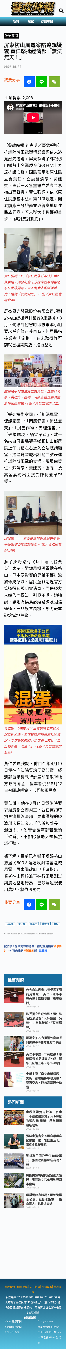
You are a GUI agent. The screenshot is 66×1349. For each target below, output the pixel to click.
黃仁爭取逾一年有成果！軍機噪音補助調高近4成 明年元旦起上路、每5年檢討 (44, 1058)
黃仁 (56, 923)
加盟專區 (47, 1286)
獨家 (31, 21)
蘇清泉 (45, 923)
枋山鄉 (10, 923)
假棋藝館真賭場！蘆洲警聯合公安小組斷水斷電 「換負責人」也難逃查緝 (44, 1199)
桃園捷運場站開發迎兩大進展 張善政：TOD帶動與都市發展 (44, 1179)
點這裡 (43, 950)
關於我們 (10, 1286)
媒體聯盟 (47, 21)
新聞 (16, 21)
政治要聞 (11, 36)
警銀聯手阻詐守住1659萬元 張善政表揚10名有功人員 (44, 1160)
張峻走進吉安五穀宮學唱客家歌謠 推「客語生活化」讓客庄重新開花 (44, 1140)
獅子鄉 (21, 923)
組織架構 (22, 1286)
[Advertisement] (33, 1245)
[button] (16, 21)
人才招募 (35, 1286)
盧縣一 (33, 923)
